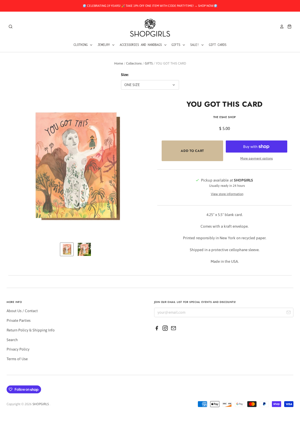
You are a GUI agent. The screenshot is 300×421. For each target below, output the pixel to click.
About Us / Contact (22, 311)
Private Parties (19, 320)
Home (118, 63)
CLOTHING (81, 45)
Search (12, 340)
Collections (134, 63)
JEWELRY (105, 45)
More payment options (256, 158)
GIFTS (177, 45)
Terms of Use (17, 359)
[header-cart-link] (288, 26)
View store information (227, 194)
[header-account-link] (280, 26)
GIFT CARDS (217, 45)
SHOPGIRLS (41, 404)
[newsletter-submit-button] (288, 313)
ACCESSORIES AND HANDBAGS (142, 45)
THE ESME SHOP (224, 117)
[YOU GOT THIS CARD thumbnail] (66, 249)
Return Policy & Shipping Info (31, 330)
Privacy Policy (18, 349)
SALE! (195, 45)
